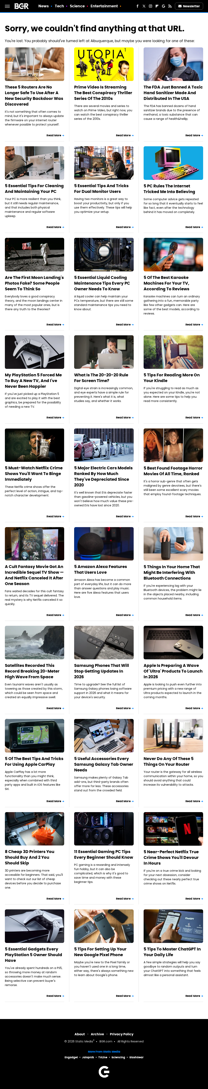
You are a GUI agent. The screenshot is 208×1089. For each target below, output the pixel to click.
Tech (59, 6)
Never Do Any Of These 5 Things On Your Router (169, 761)
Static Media (84, 1041)
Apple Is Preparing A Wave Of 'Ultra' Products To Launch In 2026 (173, 671)
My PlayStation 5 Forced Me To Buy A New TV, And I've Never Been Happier (33, 380)
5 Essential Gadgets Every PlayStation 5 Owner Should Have (33, 954)
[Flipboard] (157, 6)
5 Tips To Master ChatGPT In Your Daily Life (172, 951)
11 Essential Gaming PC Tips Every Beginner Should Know (103, 854)
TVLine (102, 1057)
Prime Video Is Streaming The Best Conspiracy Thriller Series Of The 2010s (103, 92)
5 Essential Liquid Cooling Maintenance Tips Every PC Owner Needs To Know (102, 283)
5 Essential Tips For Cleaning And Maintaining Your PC (34, 188)
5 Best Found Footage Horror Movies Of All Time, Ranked (173, 470)
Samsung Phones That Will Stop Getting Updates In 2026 (101, 671)
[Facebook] (137, 6)
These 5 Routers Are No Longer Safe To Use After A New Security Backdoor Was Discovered (34, 95)
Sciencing (118, 1057)
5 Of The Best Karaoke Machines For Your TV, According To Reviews (166, 283)
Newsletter (191, 6)
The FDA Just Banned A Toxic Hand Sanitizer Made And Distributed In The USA (173, 92)
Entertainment (104, 6)
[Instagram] (150, 6)
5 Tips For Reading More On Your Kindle (172, 377)
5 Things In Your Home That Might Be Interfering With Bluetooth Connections (172, 572)
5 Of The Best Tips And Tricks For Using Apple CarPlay (34, 761)
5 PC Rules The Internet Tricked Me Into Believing (169, 188)
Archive (97, 1034)
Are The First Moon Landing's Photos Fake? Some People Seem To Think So (34, 283)
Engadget (71, 1057)
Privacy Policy (121, 1034)
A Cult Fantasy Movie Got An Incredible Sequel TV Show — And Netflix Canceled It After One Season (34, 575)
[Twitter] (144, 6)
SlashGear (136, 1057)
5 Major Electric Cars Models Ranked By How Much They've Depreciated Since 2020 (103, 476)
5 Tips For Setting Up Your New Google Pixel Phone (100, 951)
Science (77, 6)
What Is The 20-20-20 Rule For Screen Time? (101, 377)
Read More (54, 135)
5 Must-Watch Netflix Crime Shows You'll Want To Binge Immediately (34, 473)
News (43, 6)
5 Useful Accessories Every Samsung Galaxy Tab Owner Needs (103, 764)
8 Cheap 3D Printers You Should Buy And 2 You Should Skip (29, 857)
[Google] (163, 6)
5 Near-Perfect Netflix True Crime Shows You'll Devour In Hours (171, 857)
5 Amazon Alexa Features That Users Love (100, 569)
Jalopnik (88, 1057)
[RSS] (170, 6)
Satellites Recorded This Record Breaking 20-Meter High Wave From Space (32, 671)
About (80, 1034)
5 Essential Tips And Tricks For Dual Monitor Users (101, 188)
